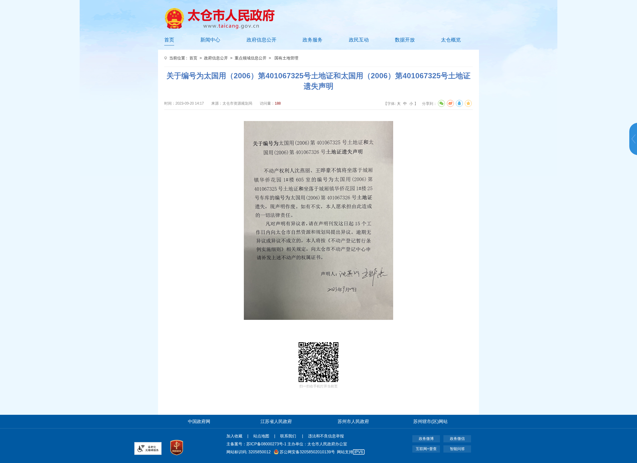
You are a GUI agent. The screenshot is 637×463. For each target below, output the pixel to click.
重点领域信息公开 (250, 58)
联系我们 (288, 436)
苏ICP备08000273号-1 (266, 444)
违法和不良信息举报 (326, 436)
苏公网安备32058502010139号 (307, 452)
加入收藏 (234, 436)
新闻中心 (210, 39)
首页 (169, 39)
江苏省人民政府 (276, 421)
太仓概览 (451, 39)
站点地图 (261, 436)
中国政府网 (199, 421)
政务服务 (312, 39)
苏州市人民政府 (353, 421)
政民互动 (359, 39)
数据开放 (405, 39)
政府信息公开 (261, 39)
